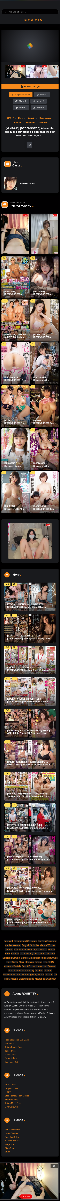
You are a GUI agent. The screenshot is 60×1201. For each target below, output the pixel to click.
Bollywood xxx (11, 1088)
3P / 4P (10, 118)
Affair (21, 962)
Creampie (32, 941)
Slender (15, 953)
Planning (29, 962)
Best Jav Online (12, 1137)
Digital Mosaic (39, 949)
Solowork (30, 122)
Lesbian (49, 974)
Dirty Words (38, 974)
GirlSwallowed (11, 1107)
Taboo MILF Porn (13, 1103)
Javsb (7, 1152)
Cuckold (9, 949)
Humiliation (14, 970)
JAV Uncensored (12, 1129)
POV (40, 970)
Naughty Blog (11, 1058)
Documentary (27, 970)
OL (36, 970)
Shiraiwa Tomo (27, 183)
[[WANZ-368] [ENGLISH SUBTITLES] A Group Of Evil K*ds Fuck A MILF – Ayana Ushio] (30, 723)
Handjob (29, 979)
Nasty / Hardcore (36, 953)
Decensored (45, 118)
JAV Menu (9, 1043)
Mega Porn (10, 1144)
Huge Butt (45, 958)
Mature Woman (47, 945)
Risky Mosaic (11, 979)
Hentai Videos (11, 1133)
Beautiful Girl (25, 949)
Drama (23, 953)
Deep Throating (23, 974)
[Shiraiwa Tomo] (10, 183)
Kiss (45, 962)
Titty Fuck (50, 953)
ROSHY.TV (33, 20)
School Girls (27, 958)
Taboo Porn (10, 1051)
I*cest (37, 958)
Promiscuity (9, 974)
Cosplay (51, 979)
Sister (22, 979)
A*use (54, 958)
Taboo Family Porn (13, 1047)
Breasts (38, 962)
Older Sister (12, 962)
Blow (20, 118)
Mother (38, 979)
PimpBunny (10, 1148)
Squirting (7, 958)
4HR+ (51, 962)
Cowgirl (31, 118)
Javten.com (10, 1054)
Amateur (8, 966)
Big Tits (42, 941)
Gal (55, 974)
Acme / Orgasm (48, 966)
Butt (45, 979)
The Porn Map (11, 1099)
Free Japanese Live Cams (17, 1040)
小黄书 (8, 1092)
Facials (17, 122)
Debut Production (31, 966)
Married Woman (13, 945)
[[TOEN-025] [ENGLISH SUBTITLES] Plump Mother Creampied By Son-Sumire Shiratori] (30, 754)
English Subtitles (30, 945)
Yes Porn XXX (11, 1062)
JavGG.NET (10, 1085)
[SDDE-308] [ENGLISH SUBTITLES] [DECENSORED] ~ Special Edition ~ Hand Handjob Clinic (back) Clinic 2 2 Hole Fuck (28, 702)
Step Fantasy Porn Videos (17, 1096)
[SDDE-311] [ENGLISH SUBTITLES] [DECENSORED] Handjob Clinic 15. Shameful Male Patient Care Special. (29, 670)
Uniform (43, 122)
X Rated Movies (12, 1141)
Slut (16, 949)
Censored (51, 941)
